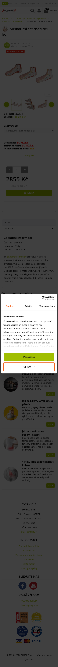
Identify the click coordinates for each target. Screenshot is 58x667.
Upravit (27, 366)
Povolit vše (29, 357)
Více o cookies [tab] (47, 306)
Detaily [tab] (28, 306)
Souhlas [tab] (10, 306)
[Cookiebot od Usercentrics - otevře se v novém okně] (42, 298)
